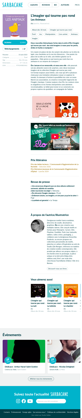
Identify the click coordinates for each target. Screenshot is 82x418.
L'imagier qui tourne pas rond (61, 30)
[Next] (75, 115)
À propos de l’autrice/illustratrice (50, 215)
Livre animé (63, 34)
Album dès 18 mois (39, 30)
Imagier (35, 38)
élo (32, 23)
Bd (56, 5)
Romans (46, 5)
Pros (77, 5)
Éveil (34, 34)
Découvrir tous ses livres (57, 268)
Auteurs (65, 5)
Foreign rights (26, 412)
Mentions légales (72, 412)
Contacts (7, 412)
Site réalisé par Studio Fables (41, 415)
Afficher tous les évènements (41, 379)
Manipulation (50, 34)
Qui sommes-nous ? (39, 412)
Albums (34, 5)
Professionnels (16, 412)
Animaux (74, 34)
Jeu (40, 34)
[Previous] (70, 115)
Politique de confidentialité (56, 412)
